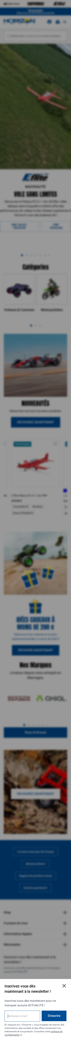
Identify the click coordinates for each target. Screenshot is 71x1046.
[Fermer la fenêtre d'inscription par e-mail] (64, 985)
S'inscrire (54, 1016)
